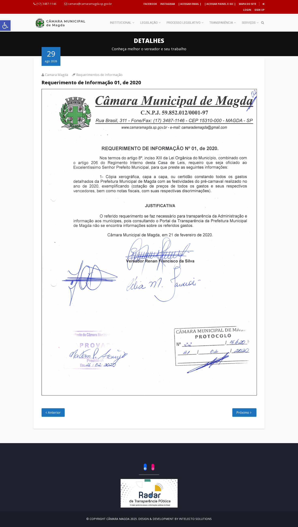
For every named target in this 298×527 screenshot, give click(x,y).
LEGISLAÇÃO (149, 23)
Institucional (120, 23)
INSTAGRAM (167, 4)
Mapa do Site (247, 4)
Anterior (54, 412)
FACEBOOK (150, 4)
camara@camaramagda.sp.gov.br (89, 4)
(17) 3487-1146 (46, 4)
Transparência (221, 23)
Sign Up (259, 10)
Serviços (249, 23)
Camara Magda (56, 75)
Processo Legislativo (183, 23)
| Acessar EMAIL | (189, 4)
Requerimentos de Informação (99, 75)
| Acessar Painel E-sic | (220, 4)
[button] (5, 25)
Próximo (242, 412)
